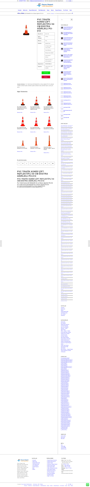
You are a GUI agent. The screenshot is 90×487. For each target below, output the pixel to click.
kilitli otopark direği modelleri (65, 375)
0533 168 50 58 (67, 465)
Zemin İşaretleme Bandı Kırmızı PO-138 (66, 201)
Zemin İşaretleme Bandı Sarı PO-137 (66, 203)
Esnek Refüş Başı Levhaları (66, 332)
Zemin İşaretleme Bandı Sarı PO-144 (66, 186)
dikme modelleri (63, 368)
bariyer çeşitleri (63, 366)
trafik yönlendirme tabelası (65, 425)
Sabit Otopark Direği (64, 346)
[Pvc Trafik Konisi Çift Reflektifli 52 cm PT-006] (22, 121)
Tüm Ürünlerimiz (35, 465)
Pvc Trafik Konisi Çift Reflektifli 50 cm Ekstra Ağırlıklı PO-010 (30, 13)
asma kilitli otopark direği (65, 358)
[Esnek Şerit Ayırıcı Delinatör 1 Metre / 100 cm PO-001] (49, 140)
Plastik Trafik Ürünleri (65, 345)
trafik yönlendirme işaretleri (65, 422)
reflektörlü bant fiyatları (64, 408)
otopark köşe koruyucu (64, 405)
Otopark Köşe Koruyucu (65, 340)
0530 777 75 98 (67, 466)
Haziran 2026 (63, 435)
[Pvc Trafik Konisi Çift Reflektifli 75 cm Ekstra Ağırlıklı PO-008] (35, 100)
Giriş (62, 444)
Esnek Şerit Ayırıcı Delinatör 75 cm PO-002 (35, 147)
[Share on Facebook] (19, 163)
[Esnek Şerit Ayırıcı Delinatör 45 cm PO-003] (22, 140)
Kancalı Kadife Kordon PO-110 (65, 286)
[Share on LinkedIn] (34, 163)
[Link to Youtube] (70, 1)
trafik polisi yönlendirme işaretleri (66, 417)
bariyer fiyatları (69, 361)
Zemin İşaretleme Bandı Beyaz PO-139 (66, 199)
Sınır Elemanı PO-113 (64, 278)
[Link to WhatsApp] (72, 1)
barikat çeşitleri (63, 361)
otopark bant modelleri (64, 384)
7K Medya (41, 484)
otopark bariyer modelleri (65, 392)
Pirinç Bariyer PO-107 (64, 294)
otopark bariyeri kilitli (64, 389)
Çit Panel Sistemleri (64, 325)
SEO (38, 484)
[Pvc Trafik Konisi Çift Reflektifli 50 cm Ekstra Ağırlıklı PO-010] (22, 100)
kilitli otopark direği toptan (65, 377)
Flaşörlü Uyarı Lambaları (65, 333)
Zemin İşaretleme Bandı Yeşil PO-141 (66, 195)
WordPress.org (63, 448)
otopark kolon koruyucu (65, 403)
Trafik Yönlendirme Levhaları (66, 350)
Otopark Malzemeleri (64, 311)
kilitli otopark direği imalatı (65, 373)
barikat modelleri (69, 360)
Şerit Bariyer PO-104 (64, 300)
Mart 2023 (62, 438)
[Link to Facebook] (66, 1)
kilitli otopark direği (64, 427)
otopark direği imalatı (64, 399)
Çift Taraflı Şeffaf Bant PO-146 (65, 182)
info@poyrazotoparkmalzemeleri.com (37, 0)
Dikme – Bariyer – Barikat (65, 330)
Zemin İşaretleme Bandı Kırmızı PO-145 (66, 184)
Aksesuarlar (63, 321)
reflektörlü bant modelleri (65, 410)
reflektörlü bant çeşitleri (64, 411)
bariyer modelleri (63, 363)
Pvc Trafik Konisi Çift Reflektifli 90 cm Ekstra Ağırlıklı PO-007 (48, 108)
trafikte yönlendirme (64, 418)
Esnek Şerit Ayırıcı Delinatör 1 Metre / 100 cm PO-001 (49, 148)
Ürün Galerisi (63, 314)
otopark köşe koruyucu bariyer (66, 406)
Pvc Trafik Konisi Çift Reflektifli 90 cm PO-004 (49, 128)
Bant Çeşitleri (63, 323)
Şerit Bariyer (63, 347)
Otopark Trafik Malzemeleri (65, 341)
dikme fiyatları (69, 366)
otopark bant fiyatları (64, 382)
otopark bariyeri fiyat (64, 387)
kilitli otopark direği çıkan (65, 379)
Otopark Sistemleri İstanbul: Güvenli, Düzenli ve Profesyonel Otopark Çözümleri (66, 139)
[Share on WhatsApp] (26, 163)
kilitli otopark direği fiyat (64, 372)
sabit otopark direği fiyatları (65, 413)
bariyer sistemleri (64, 365)
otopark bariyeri (63, 429)
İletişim (62, 310)
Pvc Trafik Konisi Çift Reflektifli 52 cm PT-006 (22, 128)
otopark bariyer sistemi (64, 394)
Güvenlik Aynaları (64, 334)
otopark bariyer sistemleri (65, 396)
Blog (33, 468)
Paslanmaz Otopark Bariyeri (52, 464)
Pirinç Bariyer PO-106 (64, 296)
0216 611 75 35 (66, 464)
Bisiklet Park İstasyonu (65, 324)
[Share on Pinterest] (30, 163)
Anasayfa (62, 307)
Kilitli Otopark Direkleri (65, 337)
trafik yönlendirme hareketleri (65, 420)
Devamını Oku (19, 112)
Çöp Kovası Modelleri (64, 327)
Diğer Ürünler (63, 329)
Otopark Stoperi (50, 462)
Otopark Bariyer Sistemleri (65, 338)
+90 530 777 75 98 (22, 0)
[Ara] (72, 13)
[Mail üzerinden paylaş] (45, 163)
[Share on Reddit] (41, 163)
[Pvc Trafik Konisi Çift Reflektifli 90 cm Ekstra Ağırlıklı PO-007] (49, 100)
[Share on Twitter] (23, 163)
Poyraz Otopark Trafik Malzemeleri (26, 484)
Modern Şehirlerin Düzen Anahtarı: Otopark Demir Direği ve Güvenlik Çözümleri (66, 149)
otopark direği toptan (64, 401)
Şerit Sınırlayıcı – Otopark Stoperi (67, 349)
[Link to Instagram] (68, 1)
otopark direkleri (63, 398)
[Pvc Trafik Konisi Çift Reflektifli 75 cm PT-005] (35, 121)
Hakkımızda (63, 308)
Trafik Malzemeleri (64, 312)
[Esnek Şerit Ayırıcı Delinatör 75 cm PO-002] (35, 140)
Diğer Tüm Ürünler (50, 475)
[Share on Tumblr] (38, 163)
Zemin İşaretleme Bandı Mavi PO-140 (66, 197)
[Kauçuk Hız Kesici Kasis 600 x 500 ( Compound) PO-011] (89, 243)
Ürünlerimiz (63, 315)
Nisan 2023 (63, 437)
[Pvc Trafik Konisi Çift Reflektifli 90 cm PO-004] (49, 121)
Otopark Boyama (36, 466)
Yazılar (63, 446)
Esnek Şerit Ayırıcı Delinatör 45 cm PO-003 (22, 147)
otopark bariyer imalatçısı (65, 391)
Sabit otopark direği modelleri (65, 415)
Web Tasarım (35, 484)
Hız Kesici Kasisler (64, 336)
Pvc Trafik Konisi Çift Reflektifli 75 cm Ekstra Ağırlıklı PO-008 (35, 108)
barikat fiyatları (63, 360)
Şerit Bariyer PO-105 (64, 298)
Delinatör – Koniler (64, 328)
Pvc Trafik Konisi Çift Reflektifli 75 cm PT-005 (35, 128)
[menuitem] (19, 10)
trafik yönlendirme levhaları (65, 424)
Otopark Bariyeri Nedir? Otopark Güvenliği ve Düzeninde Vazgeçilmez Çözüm (66, 154)
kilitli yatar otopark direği (65, 380)
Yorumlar (63, 447)
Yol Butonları (63, 351)
